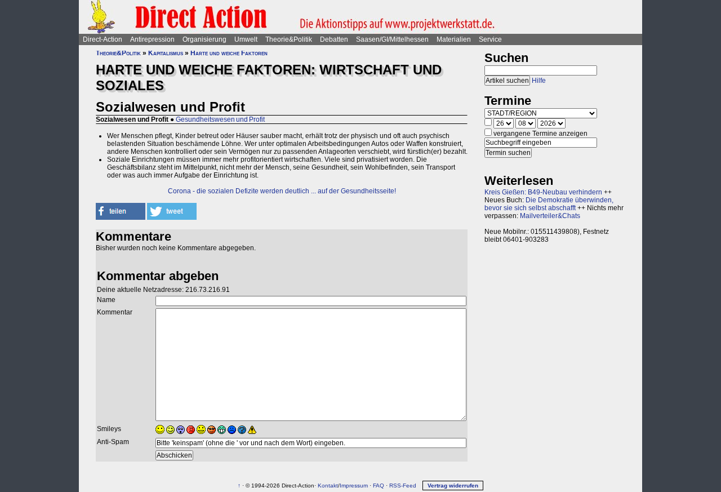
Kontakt (328, 485)
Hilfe (539, 81)
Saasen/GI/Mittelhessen (392, 39)
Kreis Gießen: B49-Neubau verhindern (543, 192)
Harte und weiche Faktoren (229, 53)
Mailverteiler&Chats (550, 216)
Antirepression (152, 39)
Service (490, 39)
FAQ (378, 485)
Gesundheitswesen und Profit (220, 119)
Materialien (454, 39)
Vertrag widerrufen (453, 485)
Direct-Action (102, 39)
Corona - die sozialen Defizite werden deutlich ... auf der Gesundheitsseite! (282, 191)
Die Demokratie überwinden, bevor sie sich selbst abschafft (548, 204)
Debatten (334, 39)
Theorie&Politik (288, 39)
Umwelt (245, 39)
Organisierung (204, 39)
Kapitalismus (165, 53)
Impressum (354, 485)
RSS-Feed (402, 485)
